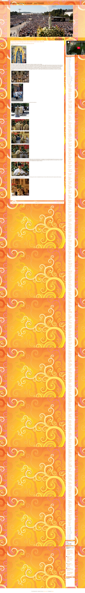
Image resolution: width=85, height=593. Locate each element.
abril (68, 529)
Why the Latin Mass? (70, 443)
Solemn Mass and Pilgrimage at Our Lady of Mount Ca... (70, 140)
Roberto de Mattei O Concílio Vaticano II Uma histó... (70, 127)
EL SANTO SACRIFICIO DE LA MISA (70, 373)
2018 (68, 68)
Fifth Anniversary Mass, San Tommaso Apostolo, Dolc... (70, 216)
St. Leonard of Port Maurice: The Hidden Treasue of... (70, 322)
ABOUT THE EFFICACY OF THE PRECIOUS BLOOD (70, 202)
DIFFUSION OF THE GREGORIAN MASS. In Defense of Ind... (70, 410)
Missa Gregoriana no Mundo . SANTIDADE (27, 3)
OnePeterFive (69, 568)
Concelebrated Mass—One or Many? (70, 343)
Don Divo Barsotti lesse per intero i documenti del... (69, 405)
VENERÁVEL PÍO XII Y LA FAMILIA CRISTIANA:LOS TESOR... (70, 506)
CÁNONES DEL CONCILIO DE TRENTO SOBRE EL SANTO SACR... (70, 317)
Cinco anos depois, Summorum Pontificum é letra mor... (70, 386)
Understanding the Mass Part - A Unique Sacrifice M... (70, 268)
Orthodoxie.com (69, 550)
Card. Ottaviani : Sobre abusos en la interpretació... (70, 171)
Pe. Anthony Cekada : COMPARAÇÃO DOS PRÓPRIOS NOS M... (70, 90)
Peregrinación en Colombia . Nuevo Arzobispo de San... (70, 158)
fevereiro (69, 532)
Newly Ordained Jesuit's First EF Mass (70, 122)
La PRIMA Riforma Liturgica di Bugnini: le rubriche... (70, 150)
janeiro (69, 533)
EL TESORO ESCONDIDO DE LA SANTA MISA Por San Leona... (70, 135)
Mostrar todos (72, 575)
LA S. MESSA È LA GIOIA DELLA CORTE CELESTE (70, 183)
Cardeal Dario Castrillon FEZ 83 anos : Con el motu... (70, 491)
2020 (68, 66)
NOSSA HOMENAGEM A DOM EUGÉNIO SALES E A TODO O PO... (70, 381)
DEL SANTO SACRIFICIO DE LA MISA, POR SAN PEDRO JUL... (70, 365)
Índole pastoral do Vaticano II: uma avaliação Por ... (70, 167)
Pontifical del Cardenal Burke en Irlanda (69, 236)
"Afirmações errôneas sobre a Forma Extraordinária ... (70, 470)
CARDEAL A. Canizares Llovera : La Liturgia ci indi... (70, 289)
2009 (68, 537)
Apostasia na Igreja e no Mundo (69, 261)
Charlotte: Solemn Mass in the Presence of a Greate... (70, 85)
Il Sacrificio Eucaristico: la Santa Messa (70, 331)
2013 (68, 74)
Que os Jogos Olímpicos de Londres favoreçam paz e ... (70, 220)
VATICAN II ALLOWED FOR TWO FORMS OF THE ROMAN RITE (70, 429)
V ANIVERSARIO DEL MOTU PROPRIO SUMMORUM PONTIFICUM (70, 416)
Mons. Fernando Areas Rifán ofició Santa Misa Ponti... (70, 475)
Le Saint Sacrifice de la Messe (70, 351)
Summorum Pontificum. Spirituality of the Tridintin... (70, 483)
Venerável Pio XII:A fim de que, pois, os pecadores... (70, 487)
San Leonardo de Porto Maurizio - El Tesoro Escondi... (70, 131)
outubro (69, 79)
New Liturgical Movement (69, 564)
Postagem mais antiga (59, 202)
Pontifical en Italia (69, 238)
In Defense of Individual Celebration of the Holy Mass (70, 456)
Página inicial (37, 202)
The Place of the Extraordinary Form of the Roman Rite (70, 461)
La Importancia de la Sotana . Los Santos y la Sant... (70, 101)
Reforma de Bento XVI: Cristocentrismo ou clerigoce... (70, 285)
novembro (69, 78)
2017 (68, 69)
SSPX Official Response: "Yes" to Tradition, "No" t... (69, 253)
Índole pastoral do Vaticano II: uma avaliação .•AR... (70, 162)
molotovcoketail (45, 591)
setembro (69, 80)
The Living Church (70, 572)
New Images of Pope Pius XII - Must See (70, 174)
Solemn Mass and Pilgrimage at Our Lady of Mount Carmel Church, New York (22, 43)
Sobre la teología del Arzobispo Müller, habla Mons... (70, 502)
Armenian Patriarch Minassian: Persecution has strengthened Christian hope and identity (70, 559)
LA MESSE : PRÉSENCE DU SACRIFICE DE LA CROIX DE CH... (70, 339)
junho (69, 527)
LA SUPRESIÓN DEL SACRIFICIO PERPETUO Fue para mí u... (70, 106)
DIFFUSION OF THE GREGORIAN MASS (70, 421)
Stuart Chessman (16, 44)
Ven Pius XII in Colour (70, 120)
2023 (68, 62)
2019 (68, 67)
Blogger (52, 591)
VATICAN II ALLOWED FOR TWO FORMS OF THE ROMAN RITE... (70, 435)
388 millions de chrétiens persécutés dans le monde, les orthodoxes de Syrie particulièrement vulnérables (70, 552)
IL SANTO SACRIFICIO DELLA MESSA (70, 334)
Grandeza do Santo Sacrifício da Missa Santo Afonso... (70, 376)
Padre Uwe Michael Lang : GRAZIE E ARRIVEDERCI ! (70, 197)
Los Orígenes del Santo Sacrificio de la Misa (70, 369)
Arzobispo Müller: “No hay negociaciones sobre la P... (70, 192)
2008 (68, 538)
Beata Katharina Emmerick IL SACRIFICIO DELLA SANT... (70, 187)
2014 (68, 73)
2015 (68, 72)
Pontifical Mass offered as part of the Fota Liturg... (70, 354)
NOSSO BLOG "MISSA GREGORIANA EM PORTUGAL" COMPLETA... (70, 497)
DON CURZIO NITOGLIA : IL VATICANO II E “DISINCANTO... (70, 112)
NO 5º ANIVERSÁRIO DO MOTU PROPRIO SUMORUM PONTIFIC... (70, 451)
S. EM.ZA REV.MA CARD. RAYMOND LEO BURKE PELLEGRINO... (70, 311)
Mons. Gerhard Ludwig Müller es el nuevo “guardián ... (70, 516)
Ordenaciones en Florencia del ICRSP (70, 241)
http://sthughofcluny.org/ (14, 196)
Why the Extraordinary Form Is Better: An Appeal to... (70, 440)
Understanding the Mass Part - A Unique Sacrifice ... (70, 281)
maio (69, 528)
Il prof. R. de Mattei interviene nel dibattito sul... (70, 298)
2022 (68, 63)
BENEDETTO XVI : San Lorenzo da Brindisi (70, 228)
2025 (68, 60)
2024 (68, 61)
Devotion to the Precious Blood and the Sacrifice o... (70, 232)
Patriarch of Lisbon (69, 205)
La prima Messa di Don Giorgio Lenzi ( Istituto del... (70, 224)
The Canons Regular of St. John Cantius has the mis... (70, 446)
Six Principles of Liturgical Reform (70, 212)
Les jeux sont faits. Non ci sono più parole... (70, 519)
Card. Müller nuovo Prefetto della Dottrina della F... (69, 524)
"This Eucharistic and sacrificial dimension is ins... (70, 208)
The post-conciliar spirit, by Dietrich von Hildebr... (70, 117)
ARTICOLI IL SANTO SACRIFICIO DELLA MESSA (70, 178)
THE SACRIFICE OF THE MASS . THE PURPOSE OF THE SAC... (70, 326)
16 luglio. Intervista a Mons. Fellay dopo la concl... (70, 306)
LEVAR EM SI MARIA (70, 274)
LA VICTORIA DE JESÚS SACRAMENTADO (70, 361)
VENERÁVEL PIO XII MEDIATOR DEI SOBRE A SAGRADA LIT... (70, 466)
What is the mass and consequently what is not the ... (70, 479)
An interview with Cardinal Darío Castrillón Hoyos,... (69, 95)
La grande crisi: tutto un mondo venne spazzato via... (70, 257)
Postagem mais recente (14, 202)
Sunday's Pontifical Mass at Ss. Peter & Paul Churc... (70, 395)
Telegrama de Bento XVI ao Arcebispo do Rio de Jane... (70, 390)
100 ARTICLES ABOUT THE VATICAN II (70, 264)
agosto (69, 81)
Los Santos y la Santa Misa (69, 99)
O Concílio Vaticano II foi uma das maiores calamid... (70, 277)
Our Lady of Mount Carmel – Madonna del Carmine (70, 294)
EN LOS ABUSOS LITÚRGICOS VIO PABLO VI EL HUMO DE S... (70, 248)
